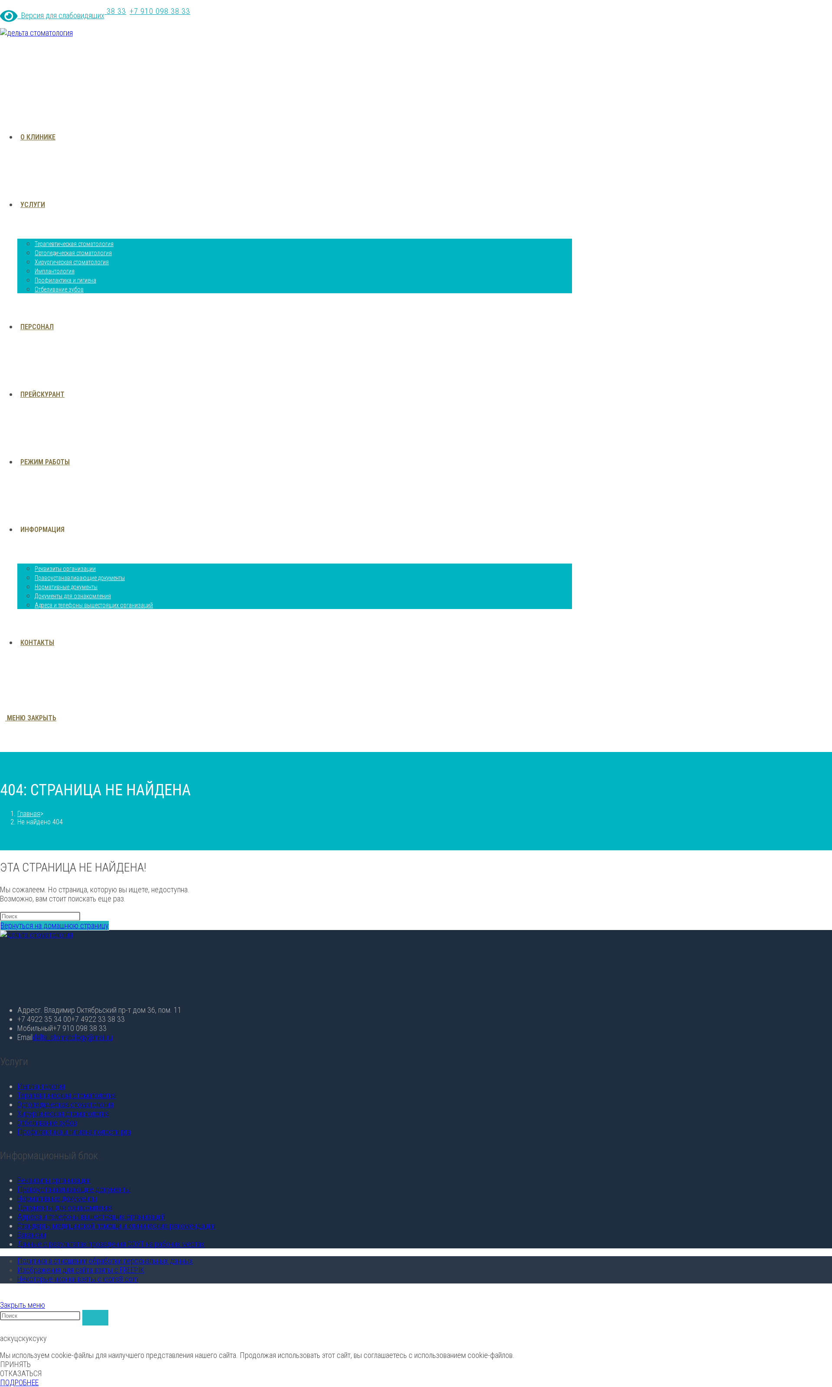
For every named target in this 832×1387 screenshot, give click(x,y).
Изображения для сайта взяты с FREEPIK (80, 1269)
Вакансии (31, 1234)
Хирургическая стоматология (63, 1113)
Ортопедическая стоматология (65, 1104)
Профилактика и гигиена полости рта (74, 1131)
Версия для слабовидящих (61, 15)
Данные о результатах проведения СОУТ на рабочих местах (111, 1243)
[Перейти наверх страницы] (3, 1295)
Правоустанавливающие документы (73, 1189)
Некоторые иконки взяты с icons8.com (77, 1278)
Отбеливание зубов (47, 1122)
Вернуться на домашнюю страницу (54, 925)
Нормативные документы (57, 1198)
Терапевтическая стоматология (66, 1095)
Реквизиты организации (54, 1180)
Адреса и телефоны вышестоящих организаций (91, 1216)
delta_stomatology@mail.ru (72, 1037)
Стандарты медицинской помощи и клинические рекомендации (116, 1225)
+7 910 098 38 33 (160, 11)
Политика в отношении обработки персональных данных (105, 1260)
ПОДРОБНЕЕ (19, 1382)
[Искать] (95, 1317)
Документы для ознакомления (64, 1207)
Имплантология (41, 1086)
